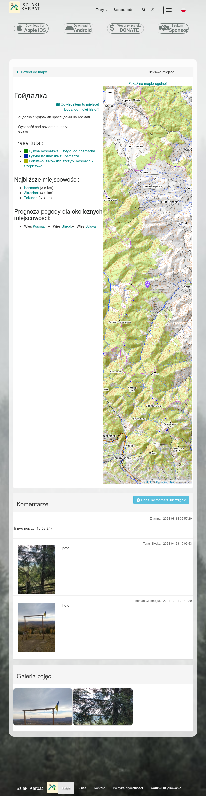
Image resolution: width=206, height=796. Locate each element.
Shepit (67, 226)
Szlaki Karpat (29, 788)
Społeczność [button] (124, 9)
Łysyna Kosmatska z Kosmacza (53, 155)
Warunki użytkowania (165, 787)
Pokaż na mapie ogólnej (147, 83)
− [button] (110, 100)
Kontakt (99, 787)
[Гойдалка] (147, 285)
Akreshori (31, 192)
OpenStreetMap (165, 482)
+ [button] (110, 92)
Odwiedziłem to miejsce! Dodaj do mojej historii (79, 107)
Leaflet (147, 482)
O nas (82, 787)
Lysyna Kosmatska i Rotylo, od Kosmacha (61, 150)
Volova (90, 226)
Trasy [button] (100, 9)
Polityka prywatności (128, 787)
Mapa (66, 787)
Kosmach (31, 187)
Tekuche (31, 197)
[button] (185, 9)
